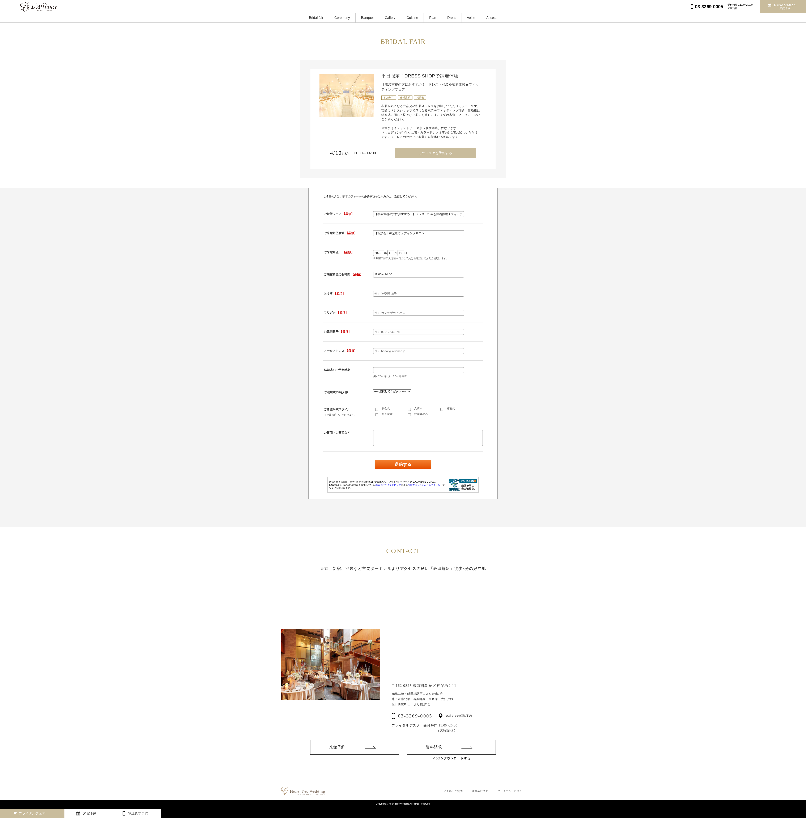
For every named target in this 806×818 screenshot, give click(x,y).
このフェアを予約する (435, 153)
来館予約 (337, 747)
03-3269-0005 (415, 716)
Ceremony (342, 18)
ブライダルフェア (32, 813)
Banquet (367, 18)
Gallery (390, 18)
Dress (451, 18)
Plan (432, 18)
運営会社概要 (480, 791)
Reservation (785, 6)
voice (471, 18)
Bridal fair (316, 18)
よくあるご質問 (453, 791)
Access (491, 18)
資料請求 (434, 747)
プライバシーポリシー (511, 791)
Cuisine (412, 18)
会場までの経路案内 (458, 716)
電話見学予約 (138, 813)
